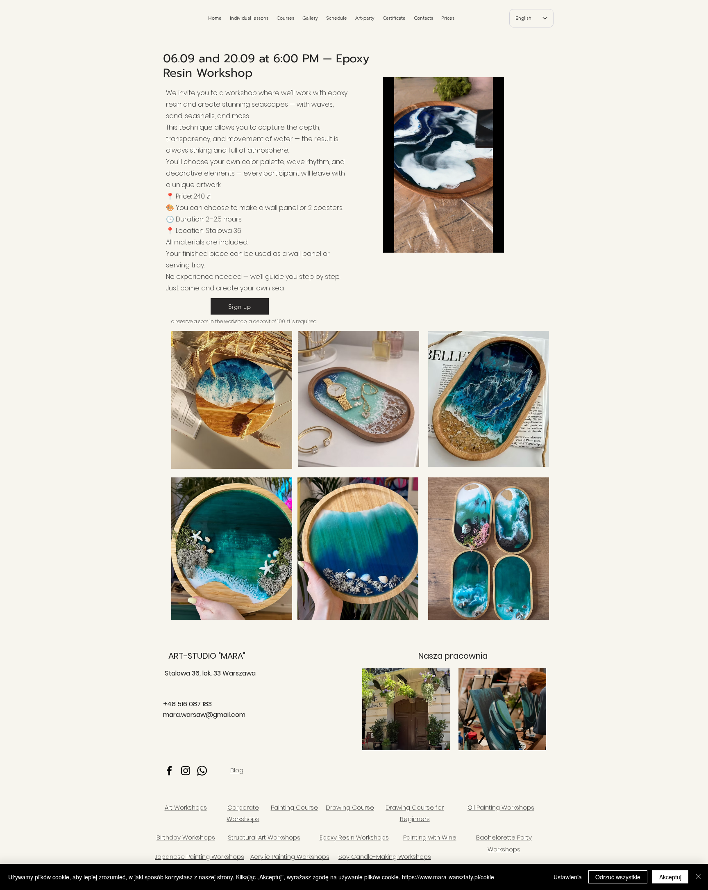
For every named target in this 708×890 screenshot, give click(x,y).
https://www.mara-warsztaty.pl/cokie (448, 877)
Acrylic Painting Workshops (289, 856)
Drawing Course (350, 807)
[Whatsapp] (202, 770)
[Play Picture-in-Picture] (479, 241)
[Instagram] (185, 770)
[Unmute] (407, 241)
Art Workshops (186, 807)
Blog (236, 770)
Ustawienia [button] (568, 877)
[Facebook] (169, 770)
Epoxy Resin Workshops (354, 837)
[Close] (698, 876)
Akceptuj (670, 877)
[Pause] (393, 241)
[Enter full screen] (493, 241)
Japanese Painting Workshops (199, 856)
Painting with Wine (429, 837)
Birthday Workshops (186, 837)
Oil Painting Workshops (500, 807)
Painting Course (294, 807)
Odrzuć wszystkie (617, 877)
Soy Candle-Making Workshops (384, 856)
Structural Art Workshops (264, 837)
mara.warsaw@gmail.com (204, 714)
